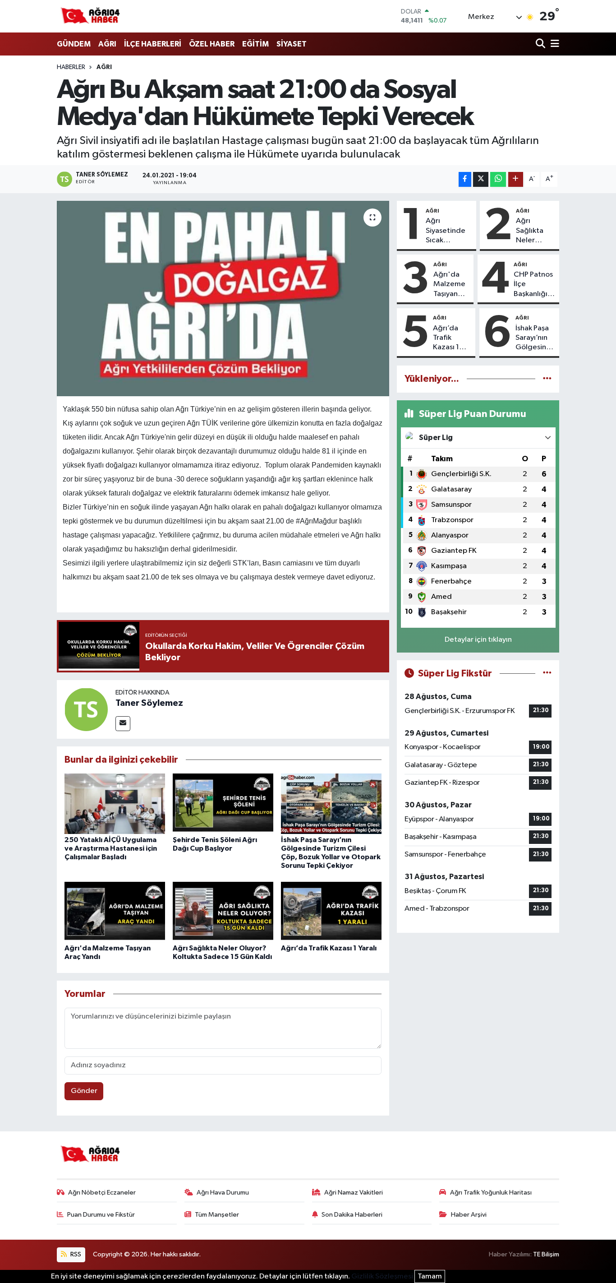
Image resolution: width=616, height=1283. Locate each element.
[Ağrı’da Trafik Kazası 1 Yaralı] (331, 912)
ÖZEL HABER (211, 44)
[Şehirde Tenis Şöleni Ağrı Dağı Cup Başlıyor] (223, 803)
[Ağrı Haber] (90, 16)
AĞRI (107, 44)
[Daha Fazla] (515, 179)
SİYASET (291, 44)
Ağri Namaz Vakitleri (353, 1192)
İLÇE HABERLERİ (152, 44)
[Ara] (541, 44)
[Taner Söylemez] (86, 709)
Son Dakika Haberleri (352, 1214)
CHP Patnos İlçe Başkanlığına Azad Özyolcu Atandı (535, 285)
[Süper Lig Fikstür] (547, 673)
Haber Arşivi (469, 1214)
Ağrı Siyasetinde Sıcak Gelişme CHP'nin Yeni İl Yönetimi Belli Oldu (447, 231)
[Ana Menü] (553, 44)
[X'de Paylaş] (480, 179)
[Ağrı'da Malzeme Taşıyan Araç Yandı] (114, 912)
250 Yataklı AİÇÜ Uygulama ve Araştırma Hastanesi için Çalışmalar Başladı (110, 848)
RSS (75, 1254)
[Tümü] (547, 379)
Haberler (71, 67)
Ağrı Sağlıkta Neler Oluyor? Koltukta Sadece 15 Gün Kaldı (533, 231)
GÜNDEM (74, 44)
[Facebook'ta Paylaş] (465, 179)
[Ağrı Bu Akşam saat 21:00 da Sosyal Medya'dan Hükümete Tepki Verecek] (223, 298)
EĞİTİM (255, 44)
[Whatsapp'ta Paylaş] (498, 179)
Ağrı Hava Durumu (223, 1192)
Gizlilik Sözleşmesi (382, 1276)
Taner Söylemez (149, 703)
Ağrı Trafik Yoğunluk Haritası (491, 1192)
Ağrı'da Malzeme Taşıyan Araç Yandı (451, 285)
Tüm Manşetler (217, 1214)
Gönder (84, 1091)
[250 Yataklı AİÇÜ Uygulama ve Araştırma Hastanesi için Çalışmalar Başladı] (114, 803)
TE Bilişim (546, 1254)
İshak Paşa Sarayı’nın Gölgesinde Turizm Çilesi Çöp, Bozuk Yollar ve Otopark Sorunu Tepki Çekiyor (535, 338)
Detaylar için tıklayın (478, 640)
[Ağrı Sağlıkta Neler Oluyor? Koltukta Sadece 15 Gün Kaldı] (223, 912)
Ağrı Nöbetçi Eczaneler (102, 1192)
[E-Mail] (122, 723)
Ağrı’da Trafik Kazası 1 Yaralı (329, 948)
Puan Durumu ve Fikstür (101, 1214)
